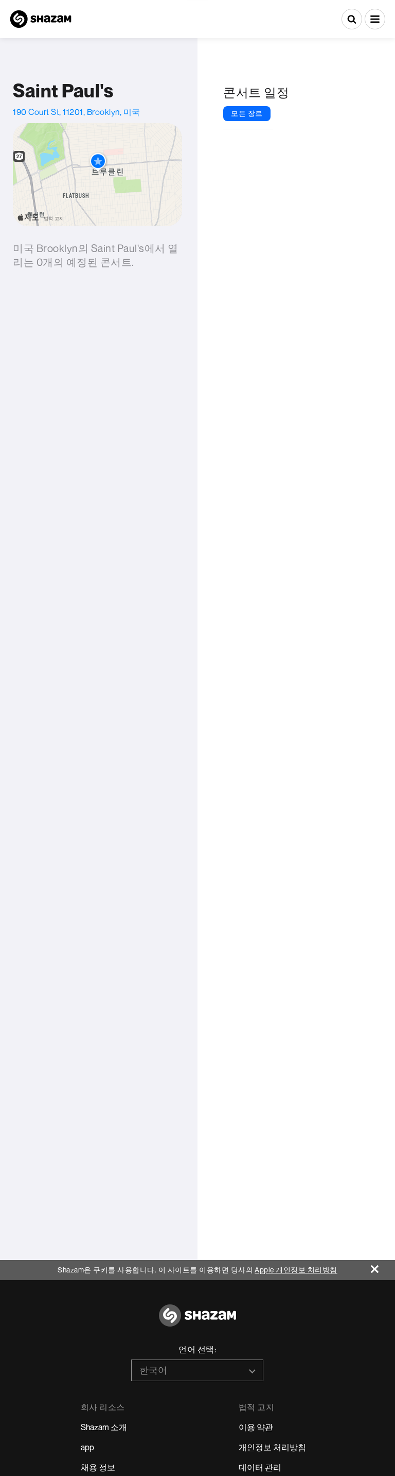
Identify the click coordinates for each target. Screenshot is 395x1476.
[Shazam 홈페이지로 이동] (40, 19)
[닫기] (383, 1266)
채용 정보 (98, 1467)
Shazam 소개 (104, 1427)
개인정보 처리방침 (272, 1447)
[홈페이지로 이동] (197, 1321)
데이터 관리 (260, 1467)
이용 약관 (256, 1427)
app (87, 1447)
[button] (375, 19)
